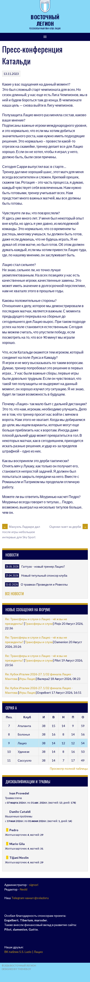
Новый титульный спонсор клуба (44, 575)
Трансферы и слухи (39, 623)
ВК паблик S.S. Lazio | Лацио (23, 952)
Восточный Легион (45, 20)
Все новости (14, 593)
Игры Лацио (27, 679)
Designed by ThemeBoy (16, 969)
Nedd (23, 889)
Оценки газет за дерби (68, 526)
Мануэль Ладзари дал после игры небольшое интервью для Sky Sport (21, 532)
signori (33, 885)
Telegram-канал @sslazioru (30, 898)
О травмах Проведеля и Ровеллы (44, 584)
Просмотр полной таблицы (69, 768)
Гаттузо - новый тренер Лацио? (43, 566)
